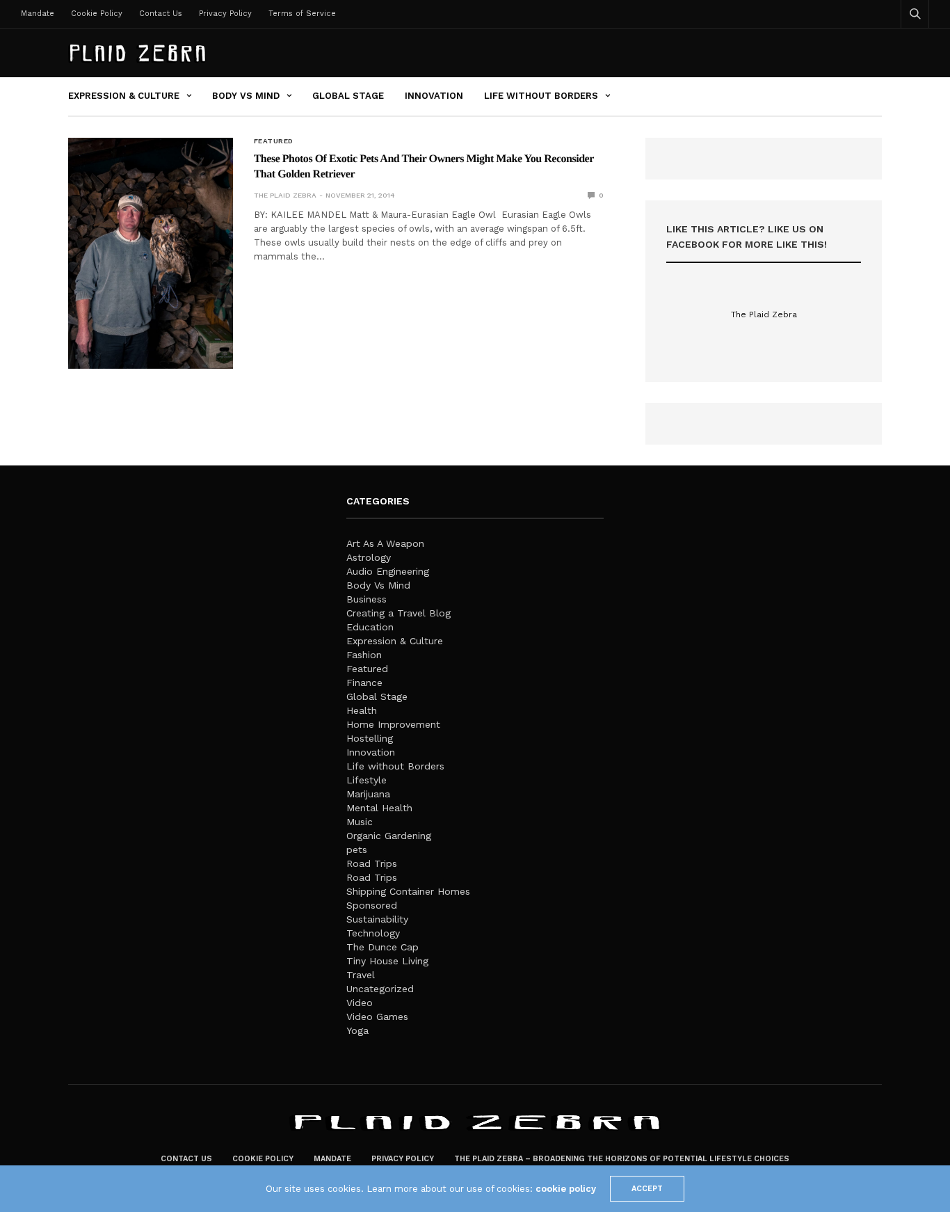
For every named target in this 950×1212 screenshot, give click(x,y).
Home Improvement (393, 724)
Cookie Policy (96, 13)
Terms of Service (302, 13)
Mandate (37, 13)
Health (361, 710)
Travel (360, 975)
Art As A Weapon (385, 543)
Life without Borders (541, 95)
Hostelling (369, 738)
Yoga (357, 1030)
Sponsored (371, 905)
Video (359, 1002)
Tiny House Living (387, 961)
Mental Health (379, 808)
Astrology (368, 557)
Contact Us (160, 13)
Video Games (377, 1016)
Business (366, 599)
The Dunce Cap (382, 947)
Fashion (364, 655)
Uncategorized (380, 989)
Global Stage (348, 95)
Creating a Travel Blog (398, 613)
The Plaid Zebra (285, 195)
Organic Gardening (388, 835)
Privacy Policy (225, 13)
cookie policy (566, 1188)
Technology (373, 933)
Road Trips (371, 863)
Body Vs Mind (246, 95)
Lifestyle (366, 780)
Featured (273, 141)
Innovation (434, 95)
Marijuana (368, 794)
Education (370, 627)
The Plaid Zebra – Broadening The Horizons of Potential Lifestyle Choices (621, 1158)
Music (359, 822)
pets (356, 849)
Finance (364, 682)
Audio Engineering (387, 571)
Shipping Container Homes (408, 891)
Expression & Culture (123, 95)
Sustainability (377, 919)
